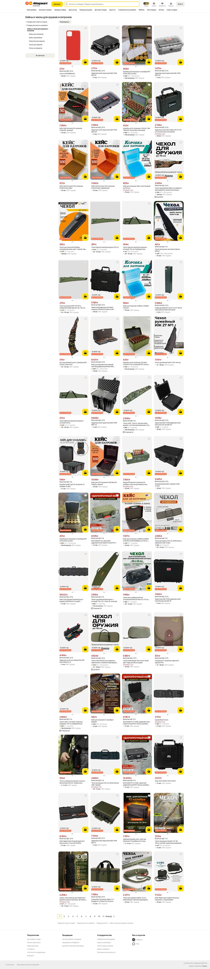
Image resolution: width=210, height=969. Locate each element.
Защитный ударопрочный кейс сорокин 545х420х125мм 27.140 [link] (102, 308)
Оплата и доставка (33, 942)
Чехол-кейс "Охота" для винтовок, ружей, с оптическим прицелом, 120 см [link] (136, 424)
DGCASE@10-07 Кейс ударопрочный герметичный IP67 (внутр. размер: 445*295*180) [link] (136, 723)
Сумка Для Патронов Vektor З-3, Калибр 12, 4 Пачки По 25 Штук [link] (102, 900)
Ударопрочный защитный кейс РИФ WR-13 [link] (104, 842)
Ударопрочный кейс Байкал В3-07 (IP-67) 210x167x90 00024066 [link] (168, 131)
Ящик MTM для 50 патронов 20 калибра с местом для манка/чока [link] (135, 483)
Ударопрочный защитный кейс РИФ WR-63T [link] (104, 131)
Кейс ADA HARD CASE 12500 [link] (165, 781)
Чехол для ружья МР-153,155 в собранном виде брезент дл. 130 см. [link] (72, 307)
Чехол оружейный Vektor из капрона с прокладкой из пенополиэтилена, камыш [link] (168, 189)
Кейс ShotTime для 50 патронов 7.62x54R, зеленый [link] (71, 129)
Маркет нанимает (103, 949)
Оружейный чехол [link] (161, 720)
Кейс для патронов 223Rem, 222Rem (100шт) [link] (136, 307)
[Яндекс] (204, 966)
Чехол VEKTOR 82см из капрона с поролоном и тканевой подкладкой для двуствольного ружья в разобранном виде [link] (103, 662)
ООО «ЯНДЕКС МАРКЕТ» (198, 963)
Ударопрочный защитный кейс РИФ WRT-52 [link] (104, 424)
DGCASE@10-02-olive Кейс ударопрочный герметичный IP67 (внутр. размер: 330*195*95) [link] (103, 542)
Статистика (10, 964)
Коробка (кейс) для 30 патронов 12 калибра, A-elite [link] (72, 485)
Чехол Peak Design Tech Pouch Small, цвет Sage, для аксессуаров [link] (136, 661)
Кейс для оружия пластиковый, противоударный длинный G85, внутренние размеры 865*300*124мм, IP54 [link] (105, 365)
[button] (65, 22)
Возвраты (30, 956)
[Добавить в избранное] (85, 28)
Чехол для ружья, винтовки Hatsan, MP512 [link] (167, 250)
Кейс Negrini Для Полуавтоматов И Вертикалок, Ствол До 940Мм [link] (72, 842)
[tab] (31, 10)
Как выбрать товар (33, 939)
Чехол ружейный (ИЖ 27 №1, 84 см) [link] (168, 362)
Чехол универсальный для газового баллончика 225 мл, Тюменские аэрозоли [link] (72, 782)
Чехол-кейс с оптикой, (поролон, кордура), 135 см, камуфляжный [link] (71, 723)
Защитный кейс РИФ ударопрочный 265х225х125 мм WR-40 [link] (167, 424)
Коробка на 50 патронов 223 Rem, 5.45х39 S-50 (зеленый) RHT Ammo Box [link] (135, 363)
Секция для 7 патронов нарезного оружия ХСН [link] (167, 661)
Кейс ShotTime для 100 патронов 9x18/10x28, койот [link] (71, 187)
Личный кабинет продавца (71, 939)
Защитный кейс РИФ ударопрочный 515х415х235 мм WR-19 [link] (167, 600)
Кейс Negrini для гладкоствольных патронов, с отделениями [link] (167, 899)
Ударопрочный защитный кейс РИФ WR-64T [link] (167, 74)
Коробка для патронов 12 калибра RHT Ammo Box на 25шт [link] (136, 72)
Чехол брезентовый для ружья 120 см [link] (105, 247)
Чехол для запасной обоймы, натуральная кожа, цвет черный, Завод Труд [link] (73, 248)
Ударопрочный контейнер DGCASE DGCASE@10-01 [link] (72, 661)
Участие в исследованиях (36, 952)
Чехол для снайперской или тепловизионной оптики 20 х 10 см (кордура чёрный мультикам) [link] (135, 598)
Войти (180, 4)
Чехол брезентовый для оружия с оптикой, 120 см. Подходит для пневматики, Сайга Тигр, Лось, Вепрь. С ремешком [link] (137, 248)
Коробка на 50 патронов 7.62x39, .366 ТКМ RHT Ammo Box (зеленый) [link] (136, 129)
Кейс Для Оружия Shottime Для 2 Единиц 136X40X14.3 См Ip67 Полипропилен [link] (71, 600)
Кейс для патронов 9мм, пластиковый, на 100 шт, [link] (136, 187)
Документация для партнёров (73, 946)
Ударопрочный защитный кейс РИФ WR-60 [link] (104, 74)
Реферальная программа (106, 939)
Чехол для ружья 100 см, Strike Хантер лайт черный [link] (105, 784)
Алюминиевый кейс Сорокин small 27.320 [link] (167, 485)
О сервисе (31, 949)
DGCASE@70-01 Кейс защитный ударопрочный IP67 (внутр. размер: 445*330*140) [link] (136, 784)
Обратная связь (32, 946)
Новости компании (104, 942)
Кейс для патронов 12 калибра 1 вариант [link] (102, 721)
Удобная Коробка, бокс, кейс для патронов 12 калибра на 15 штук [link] (134, 840)
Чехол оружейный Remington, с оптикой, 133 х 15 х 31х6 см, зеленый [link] (104, 600)
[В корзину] (85, 62)
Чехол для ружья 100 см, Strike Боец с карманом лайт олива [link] (168, 542)
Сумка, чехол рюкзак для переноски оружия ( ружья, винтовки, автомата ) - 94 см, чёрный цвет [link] (73, 899)
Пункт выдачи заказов (105, 946)
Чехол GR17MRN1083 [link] (67, 73)
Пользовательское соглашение (28, 964)
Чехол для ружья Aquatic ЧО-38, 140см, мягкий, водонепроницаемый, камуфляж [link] (168, 842)
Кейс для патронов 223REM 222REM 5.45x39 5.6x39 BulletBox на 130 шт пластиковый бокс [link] (136, 540)
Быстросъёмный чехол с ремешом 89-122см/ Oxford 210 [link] (73, 363)
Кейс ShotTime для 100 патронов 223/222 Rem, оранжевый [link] (103, 187)
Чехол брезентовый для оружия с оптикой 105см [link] (72, 422)
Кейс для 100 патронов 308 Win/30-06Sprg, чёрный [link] (104, 483)
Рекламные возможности (106, 952)
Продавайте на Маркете (70, 942)
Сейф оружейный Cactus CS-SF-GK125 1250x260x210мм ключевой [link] (168, 309)
